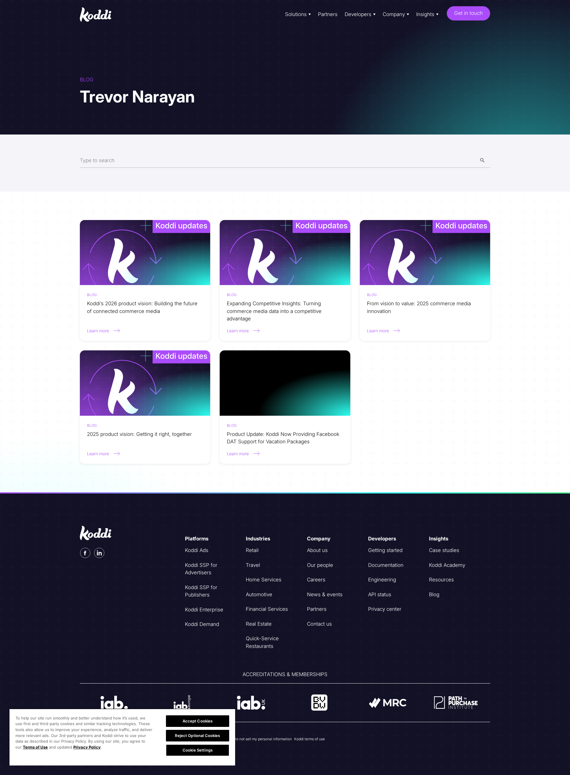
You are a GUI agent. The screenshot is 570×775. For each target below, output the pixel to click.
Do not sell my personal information (263, 739)
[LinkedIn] (99, 553)
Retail (252, 550)
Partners (328, 14)
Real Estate (259, 624)
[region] (122, 736)
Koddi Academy (447, 565)
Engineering (382, 580)
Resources (441, 580)
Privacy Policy (87, 747)
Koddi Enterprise (204, 610)
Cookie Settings (198, 750)
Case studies (444, 550)
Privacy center (384, 609)
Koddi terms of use (309, 739)
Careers (316, 580)
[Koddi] (100, 14)
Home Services (263, 580)
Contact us (319, 624)
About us (317, 550)
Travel (253, 565)
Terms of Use (35, 747)
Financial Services (267, 609)
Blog (434, 594)
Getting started (385, 550)
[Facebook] (85, 553)
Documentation (385, 565)
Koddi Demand (202, 624)
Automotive (259, 594)
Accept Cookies (198, 721)
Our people (320, 565)
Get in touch (468, 13)
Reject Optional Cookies (197, 735)
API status (379, 594)
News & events (325, 594)
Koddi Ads (196, 550)
